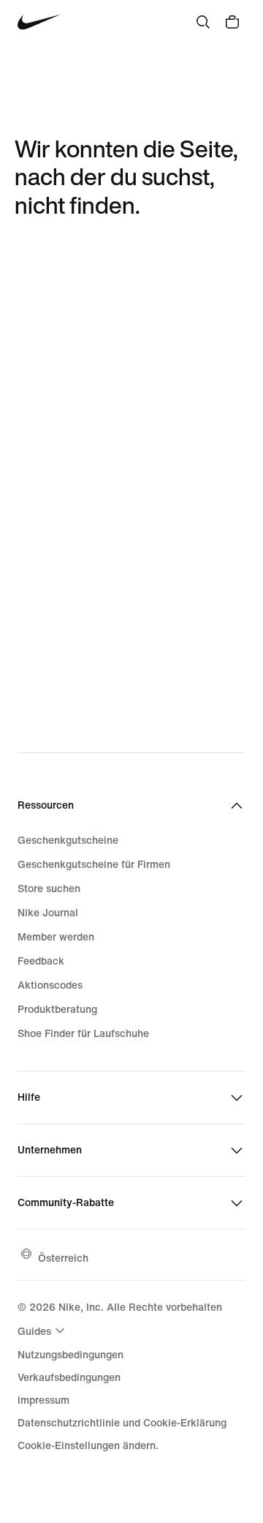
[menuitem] (43, 1330)
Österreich (63, 1257)
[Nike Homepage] (39, 22)
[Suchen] (203, 22)
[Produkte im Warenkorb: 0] (232, 22)
